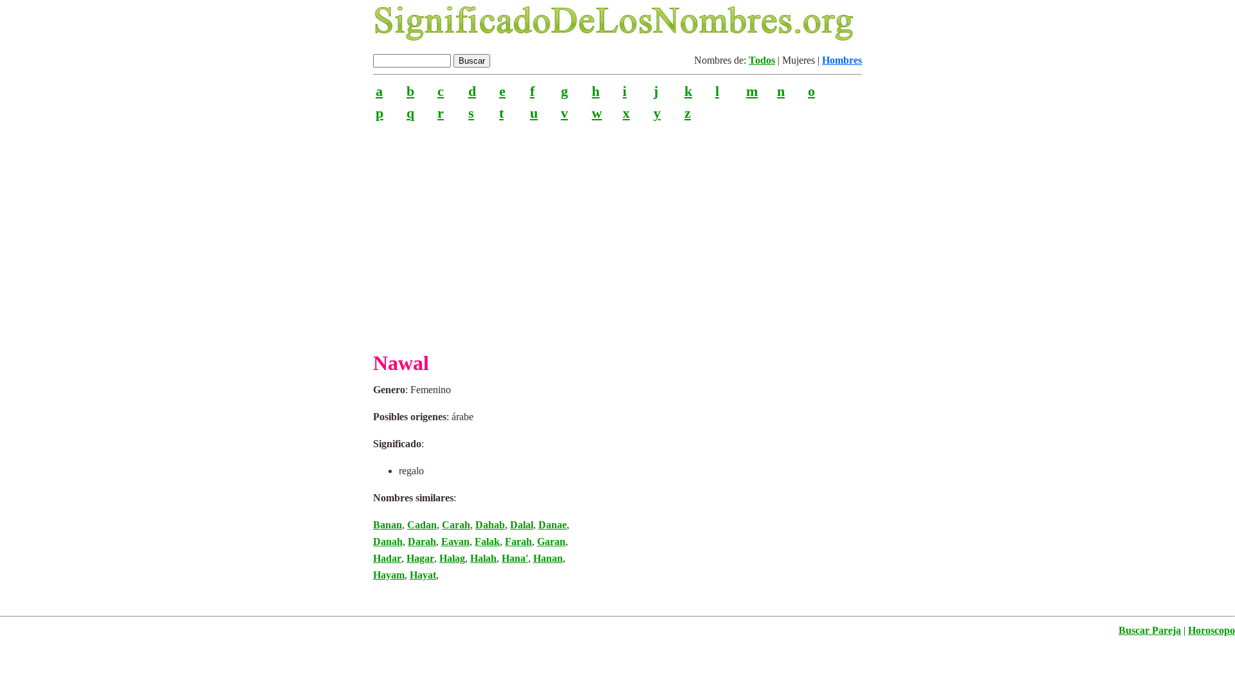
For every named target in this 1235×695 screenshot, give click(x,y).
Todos (762, 60)
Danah (388, 541)
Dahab (490, 524)
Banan (387, 524)
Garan (551, 541)
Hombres (842, 60)
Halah (483, 558)
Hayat (423, 575)
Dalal (521, 524)
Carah (456, 524)
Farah (518, 541)
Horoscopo (1211, 630)
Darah (422, 541)
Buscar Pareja (1150, 630)
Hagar (420, 558)
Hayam (389, 575)
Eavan (455, 541)
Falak (487, 541)
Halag (452, 558)
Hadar (387, 558)
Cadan (422, 524)
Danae (552, 524)
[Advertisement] (617, 231)
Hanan (548, 558)
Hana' (515, 558)
